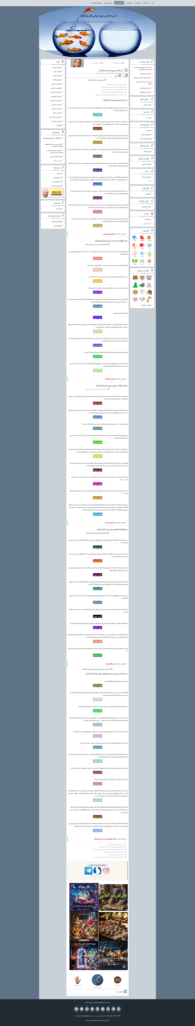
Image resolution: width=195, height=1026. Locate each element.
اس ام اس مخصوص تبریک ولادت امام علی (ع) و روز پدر (109, 857)
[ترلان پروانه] (98, 63)
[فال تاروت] (113, 897)
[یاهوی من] (119, 1009)
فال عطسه (59, 208)
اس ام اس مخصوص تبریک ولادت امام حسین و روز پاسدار (108, 849)
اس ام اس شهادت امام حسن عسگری (144, 82)
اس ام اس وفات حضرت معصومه (142, 77)
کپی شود (97, 114)
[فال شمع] (84, 927)
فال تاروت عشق (57, 112)
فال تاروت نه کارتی (57, 104)
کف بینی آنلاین (147, 151)
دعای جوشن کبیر (146, 176)
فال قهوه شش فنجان (145, 138)
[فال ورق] (84, 956)
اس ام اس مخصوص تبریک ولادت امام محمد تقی (111, 846)
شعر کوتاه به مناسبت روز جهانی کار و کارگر (112, 87)
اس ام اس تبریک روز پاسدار (116, 854)
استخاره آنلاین (108, 2)
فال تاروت (137, 2)
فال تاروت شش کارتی (56, 100)
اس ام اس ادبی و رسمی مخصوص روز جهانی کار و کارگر (109, 94)
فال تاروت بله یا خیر (56, 121)
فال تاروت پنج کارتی (56, 96)
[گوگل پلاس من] (87, 1009)
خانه (152, 2)
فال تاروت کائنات (57, 79)
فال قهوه (148, 130)
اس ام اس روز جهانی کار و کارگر (98, 15)
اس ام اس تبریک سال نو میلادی (115, 844)
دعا (150, 181)
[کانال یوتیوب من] (82, 1009)
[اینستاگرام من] (103, 1009)
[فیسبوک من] (108, 1009)
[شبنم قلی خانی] (77, 63)
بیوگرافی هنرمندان (57, 221)
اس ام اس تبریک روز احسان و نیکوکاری (113, 851)
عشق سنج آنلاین (146, 206)
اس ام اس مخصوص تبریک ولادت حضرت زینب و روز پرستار (143, 68)
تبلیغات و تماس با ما (96, 2)
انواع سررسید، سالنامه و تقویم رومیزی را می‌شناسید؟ (54, 145)
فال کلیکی (148, 193)
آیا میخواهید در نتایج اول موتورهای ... (53, 139)
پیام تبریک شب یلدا (56, 185)
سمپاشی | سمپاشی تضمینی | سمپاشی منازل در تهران (55, 151)
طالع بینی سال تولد (146, 305)
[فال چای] (113, 956)
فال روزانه (129, 2)
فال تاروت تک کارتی (56, 83)
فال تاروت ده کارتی (56, 108)
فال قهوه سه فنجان (146, 134)
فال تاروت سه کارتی (56, 87)
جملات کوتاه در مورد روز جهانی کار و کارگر (112, 89)
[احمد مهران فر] (118, 63)
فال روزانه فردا (58, 225)
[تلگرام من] (113, 1009)
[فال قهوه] (113, 927)
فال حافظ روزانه (57, 177)
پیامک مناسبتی (119, 2)
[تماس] (97, 1009)
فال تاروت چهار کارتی (56, 92)
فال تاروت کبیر (58, 71)
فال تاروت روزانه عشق (56, 117)
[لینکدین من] (76, 1009)
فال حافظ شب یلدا (57, 181)
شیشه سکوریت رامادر (56, 156)
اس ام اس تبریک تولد (145, 73)
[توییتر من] (92, 1009)
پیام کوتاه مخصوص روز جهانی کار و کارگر (113, 92)
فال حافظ (145, 2)
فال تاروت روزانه (57, 67)
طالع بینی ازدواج (146, 164)
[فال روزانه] (84, 897)
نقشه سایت (89, 1020)
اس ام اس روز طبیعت (145, 87)
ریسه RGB (148, 219)
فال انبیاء (148, 117)
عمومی (117, 991)
